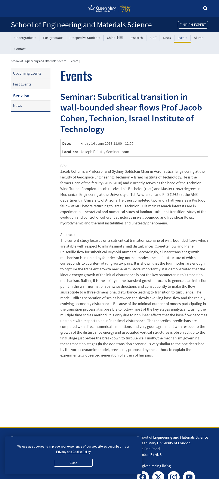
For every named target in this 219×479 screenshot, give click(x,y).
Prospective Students (85, 37)
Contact (19, 49)
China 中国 (115, 37)
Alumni (199, 37)
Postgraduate (53, 37)
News (167, 37)
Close (73, 462)
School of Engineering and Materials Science (81, 24)
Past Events (22, 84)
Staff (153, 37)
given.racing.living (156, 465)
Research (136, 37)
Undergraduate (25, 37)
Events (182, 37)
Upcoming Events (27, 73)
